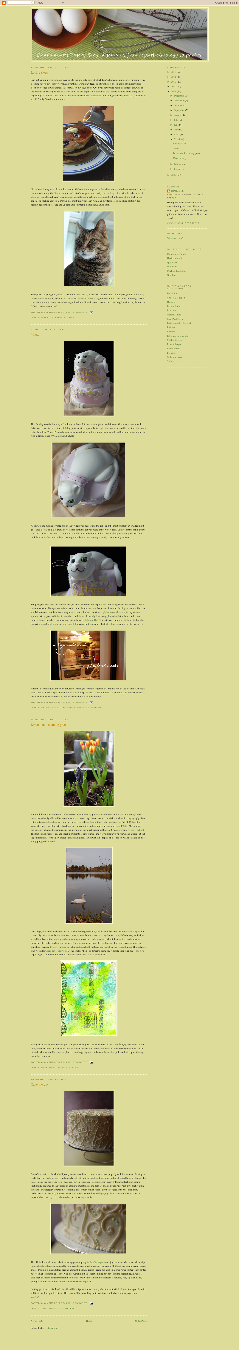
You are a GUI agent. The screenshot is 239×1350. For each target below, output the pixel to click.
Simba (57, 193)
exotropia (123, 612)
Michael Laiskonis (176, 270)
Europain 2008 (85, 298)
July (176, 119)
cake (63, 708)
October (178, 105)
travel (71, 318)
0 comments (80, 1062)
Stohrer (170, 361)
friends (81, 708)
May (176, 129)
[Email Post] (91, 312)
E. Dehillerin (173, 306)
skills (52, 1308)
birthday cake (49, 708)
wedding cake (66, 1308)
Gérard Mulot (174, 314)
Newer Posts (37, 1320)
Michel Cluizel (174, 340)
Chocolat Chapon (176, 297)
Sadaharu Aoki (174, 357)
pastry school (137, 829)
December (179, 95)
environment (49, 1067)
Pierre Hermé (173, 348)
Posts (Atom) (51, 1328)
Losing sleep (39, 72)
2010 (174, 81)
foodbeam (172, 266)
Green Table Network (56, 950)
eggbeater (172, 262)
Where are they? (175, 238)
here (62, 943)
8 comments (80, 702)
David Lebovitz (175, 258)
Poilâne (171, 352)
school (73, 1067)
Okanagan (98, 1262)
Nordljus (171, 275)
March (177, 139)
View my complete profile (183, 223)
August (178, 115)
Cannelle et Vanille (177, 253)
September (179, 110)
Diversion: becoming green (49, 724)
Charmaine (177, 191)
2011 (174, 76)
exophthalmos (107, 612)
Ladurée (171, 327)
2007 (174, 175)
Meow (35, 334)
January (178, 168)
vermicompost (133, 931)
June (176, 124)
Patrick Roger (174, 344)
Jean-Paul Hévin (175, 318)
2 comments (80, 312)
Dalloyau (171, 302)
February (179, 164)
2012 (174, 72)
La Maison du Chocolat (179, 323)
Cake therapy (40, 1084)
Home (89, 1320)
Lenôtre (171, 331)
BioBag (54, 946)
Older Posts (141, 1320)
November (179, 100)
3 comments (80, 1303)
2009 (174, 86)
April (177, 134)
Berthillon (172, 293)
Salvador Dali (91, 620)
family (44, 318)
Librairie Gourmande (177, 335)
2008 (174, 91)
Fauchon (171, 310)
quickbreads (58, 318)
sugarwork (95, 708)
